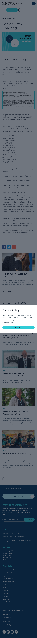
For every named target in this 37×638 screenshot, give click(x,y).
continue (18, 327)
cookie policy (10, 322)
